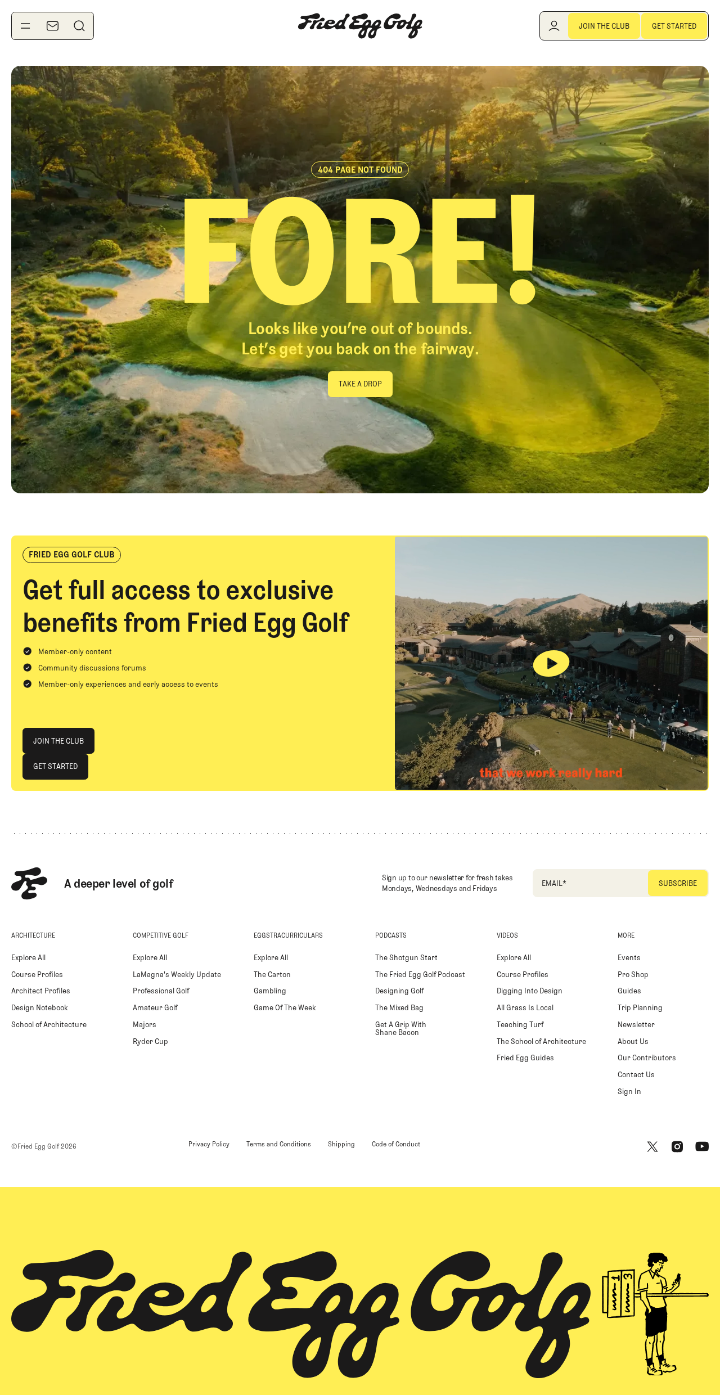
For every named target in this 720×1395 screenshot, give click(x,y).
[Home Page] (360, 26)
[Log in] (554, 26)
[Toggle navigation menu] (25, 26)
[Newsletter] (52, 26)
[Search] (79, 26)
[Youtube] (702, 1146)
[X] (652, 1146)
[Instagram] (677, 1146)
